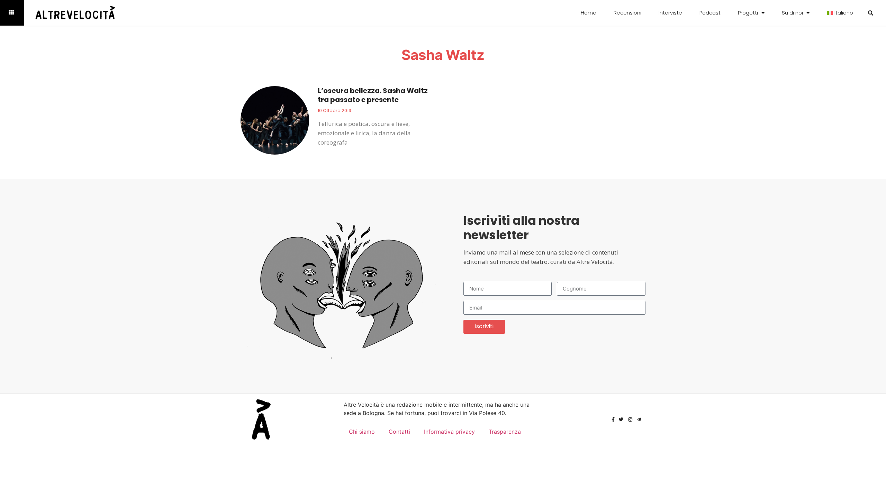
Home (588, 12)
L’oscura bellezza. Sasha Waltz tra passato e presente (373, 95)
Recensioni (627, 12)
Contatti (399, 431)
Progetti (748, 12)
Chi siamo (362, 431)
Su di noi (792, 12)
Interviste (670, 12)
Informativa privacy (449, 431)
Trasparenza (505, 431)
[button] (870, 12)
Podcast (710, 12)
